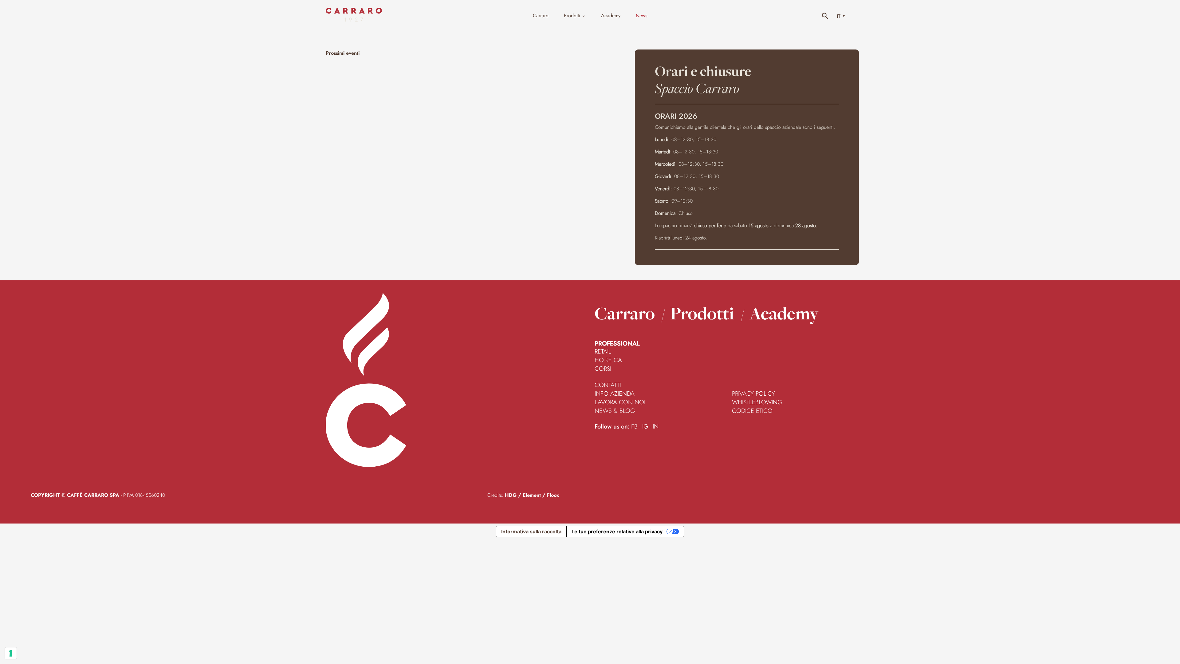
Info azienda (615, 393)
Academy (784, 313)
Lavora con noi (620, 402)
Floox (553, 495)
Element (532, 495)
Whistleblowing (757, 402)
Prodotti (702, 313)
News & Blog (615, 411)
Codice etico (752, 411)
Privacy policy (753, 393)
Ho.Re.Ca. (609, 360)
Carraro (625, 313)
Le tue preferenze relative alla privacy (617, 531)
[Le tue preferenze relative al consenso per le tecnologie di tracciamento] (11, 653)
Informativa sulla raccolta (531, 531)
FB (634, 426)
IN (656, 426)
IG (645, 426)
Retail (603, 351)
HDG (511, 495)
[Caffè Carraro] (354, 19)
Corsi (603, 369)
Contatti (608, 385)
